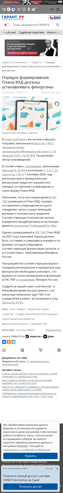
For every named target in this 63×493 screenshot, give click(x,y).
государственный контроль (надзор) (36, 314)
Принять (30, 456)
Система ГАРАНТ (25, 330)
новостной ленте (15, 139)
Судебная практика (31, 32)
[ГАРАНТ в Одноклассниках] (29, 9)
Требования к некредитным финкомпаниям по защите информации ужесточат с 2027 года (29, 395)
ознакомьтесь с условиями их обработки (26, 449)
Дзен (51, 336)
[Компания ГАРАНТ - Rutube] (34, 9)
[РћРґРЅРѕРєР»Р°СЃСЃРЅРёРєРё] (9, 342)
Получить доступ (30, 486)
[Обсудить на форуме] (41, 350)
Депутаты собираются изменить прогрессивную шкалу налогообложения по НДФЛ (30, 388)
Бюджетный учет (51, 92)
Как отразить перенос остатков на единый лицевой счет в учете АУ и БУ (27, 382)
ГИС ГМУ (41, 232)
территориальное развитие (18, 318)
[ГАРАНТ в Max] (13, 9)
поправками (33, 166)
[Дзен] (8, 9)
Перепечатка (53, 330)
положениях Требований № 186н (34, 226)
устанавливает (25, 279)
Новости (35, 336)
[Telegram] (13, 342)
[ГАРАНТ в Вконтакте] (4, 9)
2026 (12, 309)
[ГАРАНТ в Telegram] (19, 9)
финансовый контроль (15, 323)
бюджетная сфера (38, 309)
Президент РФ (38, 323)
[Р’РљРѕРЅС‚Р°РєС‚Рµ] (4, 342)
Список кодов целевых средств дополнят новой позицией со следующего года (29, 375)
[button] (51, 9)
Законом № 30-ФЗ (13, 170)
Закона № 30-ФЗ (12, 302)
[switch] (7, 24)
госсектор (7, 314)
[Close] (57, 468)
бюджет (21, 309)
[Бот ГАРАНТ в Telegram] (24, 9)
